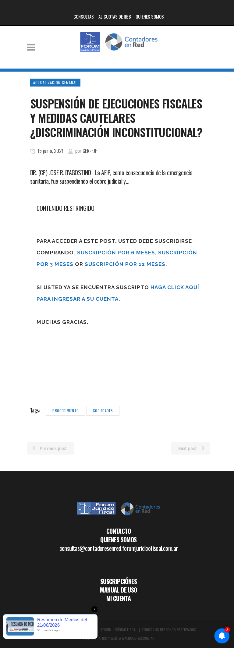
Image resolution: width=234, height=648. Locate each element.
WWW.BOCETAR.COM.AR (136, 638)
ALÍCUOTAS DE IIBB (114, 16)
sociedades (103, 410)
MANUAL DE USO (118, 589)
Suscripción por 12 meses (125, 264)
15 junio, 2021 (49, 150)
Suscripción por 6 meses (116, 253)
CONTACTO (118, 531)
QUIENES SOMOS (150, 16)
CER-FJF (90, 150)
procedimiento (65, 410)
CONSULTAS (83, 16)
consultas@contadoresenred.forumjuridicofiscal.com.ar (118, 548)
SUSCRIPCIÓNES (118, 581)
